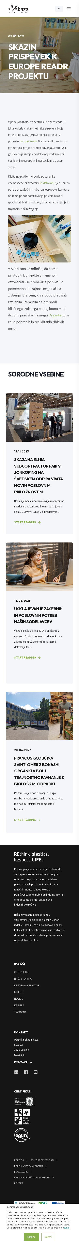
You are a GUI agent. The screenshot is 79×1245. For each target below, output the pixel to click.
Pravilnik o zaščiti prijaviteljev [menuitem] (32, 1177)
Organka (55, 315)
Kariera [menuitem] (19, 1005)
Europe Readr (28, 141)
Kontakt (21, 1062)
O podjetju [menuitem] (21, 972)
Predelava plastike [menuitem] (27, 985)
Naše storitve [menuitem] (23, 978)
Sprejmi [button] (31, 1236)
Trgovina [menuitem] (20, 1012)
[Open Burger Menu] (69, 8)
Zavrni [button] (48, 1236)
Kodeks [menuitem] (18, 1183)
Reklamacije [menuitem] (21, 1171)
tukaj (66, 1227)
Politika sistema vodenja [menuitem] (28, 1166)
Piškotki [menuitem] (19, 1160)
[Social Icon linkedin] (17, 1072)
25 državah (46, 183)
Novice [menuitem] (18, 998)
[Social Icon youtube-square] (34, 1072)
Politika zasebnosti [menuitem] (42, 1160)
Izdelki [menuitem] (18, 992)
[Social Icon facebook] (26, 1072)
